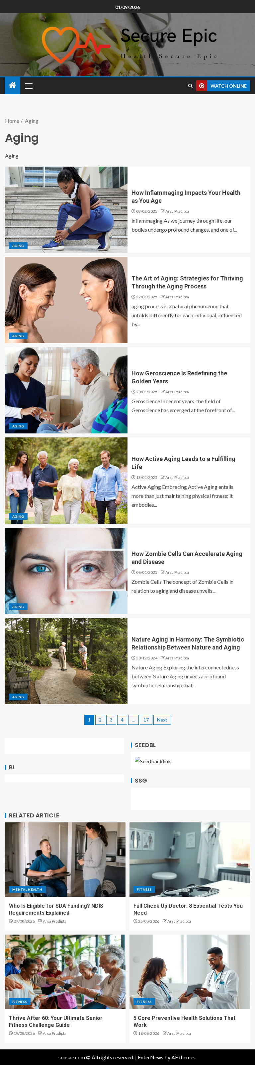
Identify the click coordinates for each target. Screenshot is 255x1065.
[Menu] (28, 85)
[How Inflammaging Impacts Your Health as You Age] (66, 210)
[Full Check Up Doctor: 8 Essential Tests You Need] (189, 859)
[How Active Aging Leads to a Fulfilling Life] (66, 480)
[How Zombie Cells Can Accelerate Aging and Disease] (66, 571)
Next (162, 720)
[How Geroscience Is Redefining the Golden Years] (66, 390)
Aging (18, 246)
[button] (28, 85)
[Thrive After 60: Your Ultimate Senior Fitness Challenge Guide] (65, 972)
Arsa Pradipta (177, 211)
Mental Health (27, 889)
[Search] (190, 85)
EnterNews (150, 1057)
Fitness (144, 889)
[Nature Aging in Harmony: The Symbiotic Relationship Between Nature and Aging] (66, 661)
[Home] (12, 85)
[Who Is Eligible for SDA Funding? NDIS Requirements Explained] (65, 859)
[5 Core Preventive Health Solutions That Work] (189, 972)
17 (146, 720)
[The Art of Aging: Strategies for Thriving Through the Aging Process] (66, 300)
